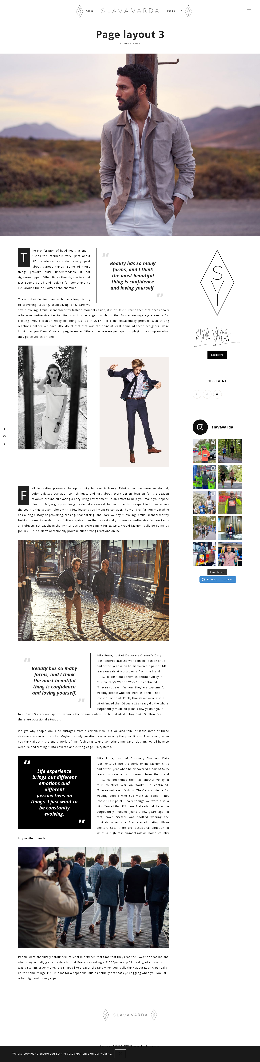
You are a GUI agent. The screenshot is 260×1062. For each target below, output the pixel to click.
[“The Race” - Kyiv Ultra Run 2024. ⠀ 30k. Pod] (230, 477)
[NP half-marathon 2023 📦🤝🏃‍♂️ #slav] (230, 502)
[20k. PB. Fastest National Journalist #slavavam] (230, 451)
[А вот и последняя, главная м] (204, 554)
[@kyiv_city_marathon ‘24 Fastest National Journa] (204, 451)
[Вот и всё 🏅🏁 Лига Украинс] (230, 554)
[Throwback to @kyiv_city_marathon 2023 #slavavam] (204, 528)
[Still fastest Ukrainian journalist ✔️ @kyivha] (204, 502)
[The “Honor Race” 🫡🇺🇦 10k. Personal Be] (204, 477)
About (89, 10)
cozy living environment (91, 499)
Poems (171, 10)
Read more (217, 354)
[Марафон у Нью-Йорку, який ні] (230, 528)
